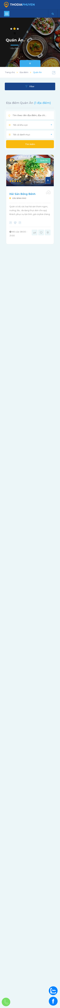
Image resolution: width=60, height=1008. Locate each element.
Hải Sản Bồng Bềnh (22, 194)
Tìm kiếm (30, 144)
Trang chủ (10, 72)
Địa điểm (24, 72)
